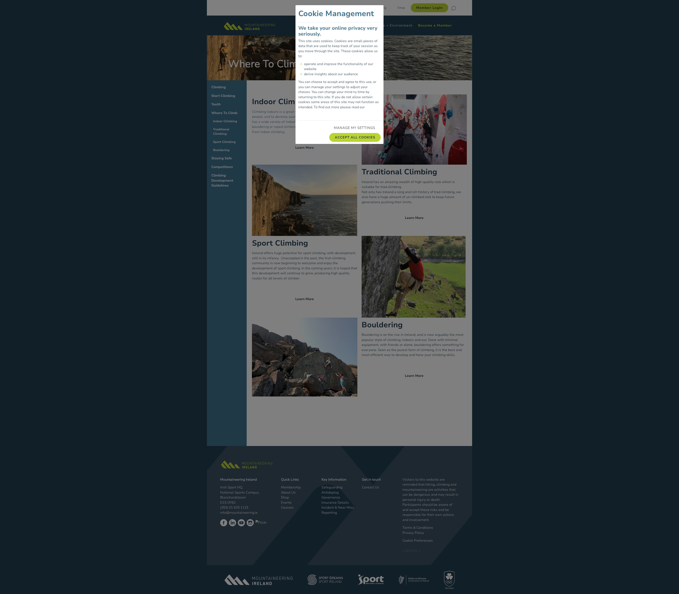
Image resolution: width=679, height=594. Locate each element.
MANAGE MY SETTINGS (354, 128)
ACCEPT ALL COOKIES (355, 137)
